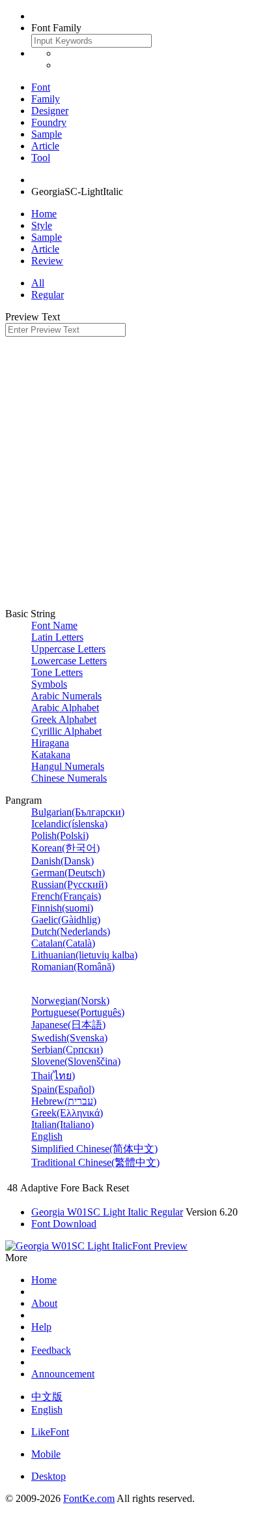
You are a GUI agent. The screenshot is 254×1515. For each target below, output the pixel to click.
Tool (40, 157)
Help (41, 1326)
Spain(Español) (62, 1089)
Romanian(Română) (73, 966)
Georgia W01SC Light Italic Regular (107, 1211)
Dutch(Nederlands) (70, 931)
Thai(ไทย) (53, 1075)
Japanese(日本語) (68, 1024)
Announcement (62, 1373)
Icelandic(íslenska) (69, 823)
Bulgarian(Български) (77, 812)
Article (45, 145)
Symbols (49, 684)
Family (45, 98)
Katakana (50, 754)
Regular (47, 294)
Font (40, 87)
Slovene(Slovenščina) (75, 1061)
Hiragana (50, 742)
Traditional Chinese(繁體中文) (95, 1162)
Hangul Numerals (67, 766)
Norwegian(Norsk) (70, 1000)
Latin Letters (57, 637)
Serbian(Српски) (67, 1049)
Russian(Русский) (69, 884)
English (47, 1136)
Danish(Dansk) (62, 860)
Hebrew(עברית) (63, 1101)
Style (41, 225)
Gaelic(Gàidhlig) (65, 919)
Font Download (63, 1223)
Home (44, 213)
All (37, 282)
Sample (46, 134)
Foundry (48, 122)
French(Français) (66, 896)
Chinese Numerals (69, 778)
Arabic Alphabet (65, 707)
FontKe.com (89, 1498)
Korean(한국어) (65, 847)
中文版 (47, 1396)
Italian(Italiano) (62, 1124)
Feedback (51, 1350)
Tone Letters (57, 672)
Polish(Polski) (60, 835)
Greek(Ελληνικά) (67, 1112)
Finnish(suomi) (62, 907)
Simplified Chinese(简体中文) (94, 1148)
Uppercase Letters (68, 648)
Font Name (54, 625)
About (44, 1303)
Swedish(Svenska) (69, 1037)
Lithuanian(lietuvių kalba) (84, 954)
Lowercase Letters (69, 660)
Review (47, 260)
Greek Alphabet (63, 719)
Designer (49, 110)
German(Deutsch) (68, 872)
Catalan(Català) (63, 943)
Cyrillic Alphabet (66, 731)
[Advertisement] (127, 470)
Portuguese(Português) (77, 1012)
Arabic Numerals (66, 695)
